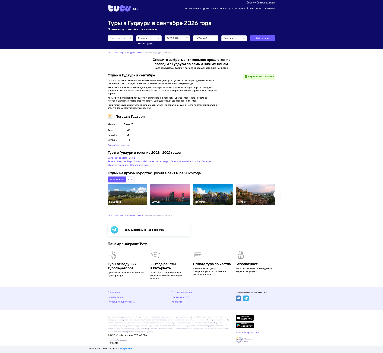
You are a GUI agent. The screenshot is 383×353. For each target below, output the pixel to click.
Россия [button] (141, 43)
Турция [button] (149, 43)
